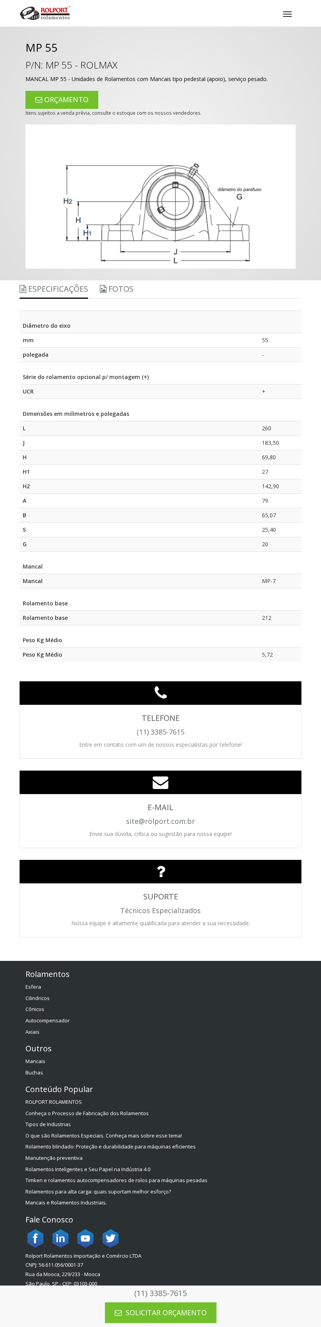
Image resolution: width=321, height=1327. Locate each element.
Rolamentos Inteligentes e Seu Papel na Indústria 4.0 (87, 1169)
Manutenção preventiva (54, 1157)
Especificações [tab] (57, 288)
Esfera (33, 986)
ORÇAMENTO (65, 99)
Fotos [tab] (119, 288)
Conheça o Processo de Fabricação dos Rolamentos (87, 1113)
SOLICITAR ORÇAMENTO (165, 1312)
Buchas (34, 1072)
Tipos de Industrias (48, 1124)
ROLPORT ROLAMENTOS (53, 1101)
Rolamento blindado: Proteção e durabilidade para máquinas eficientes (110, 1146)
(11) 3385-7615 (160, 1293)
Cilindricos (37, 998)
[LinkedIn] (60, 1238)
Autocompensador (47, 1020)
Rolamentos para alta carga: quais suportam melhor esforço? (98, 1191)
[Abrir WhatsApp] (301, 1307)
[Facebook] (35, 1238)
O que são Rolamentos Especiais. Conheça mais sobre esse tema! (103, 1135)
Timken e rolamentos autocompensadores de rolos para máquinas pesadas (116, 1180)
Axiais (32, 1031)
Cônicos (34, 1009)
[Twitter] (110, 1238)
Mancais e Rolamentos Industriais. (66, 1202)
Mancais (35, 1061)
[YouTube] (85, 1238)
